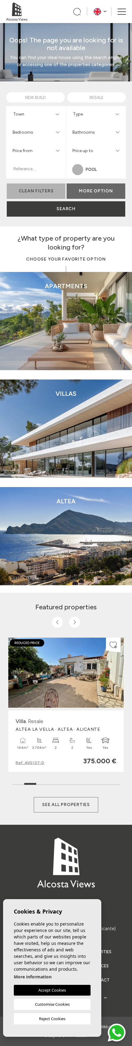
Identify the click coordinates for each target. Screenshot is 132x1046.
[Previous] (57, 622)
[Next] (74, 622)
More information (33, 977)
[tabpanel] (66, 705)
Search (66, 208)
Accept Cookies (52, 990)
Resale (109, 358)
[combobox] (36, 113)
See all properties (66, 804)
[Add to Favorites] (113, 645)
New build (108, 343)
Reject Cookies (52, 1018)
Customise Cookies (52, 1004)
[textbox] (37, 114)
